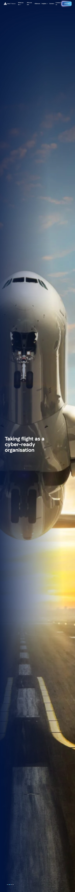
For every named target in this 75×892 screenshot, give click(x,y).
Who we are (29, 4)
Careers (51, 4)
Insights (44, 4)
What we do (20, 4)
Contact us (58, 4)
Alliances (37, 4)
